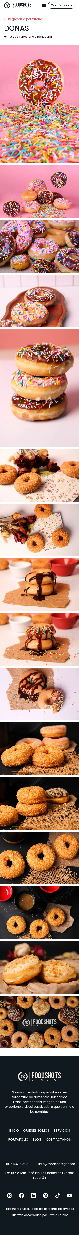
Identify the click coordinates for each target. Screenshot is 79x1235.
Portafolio (18, 1139)
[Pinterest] (45, 1195)
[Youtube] (69, 1195)
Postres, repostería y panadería (30, 37)
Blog (37, 1139)
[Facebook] (21, 1195)
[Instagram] (9, 1195)
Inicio (14, 1130)
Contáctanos (58, 1139)
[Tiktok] (57, 1195)
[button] (43, 5)
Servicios (62, 1130)
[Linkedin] (33, 1195)
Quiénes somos (36, 1130)
